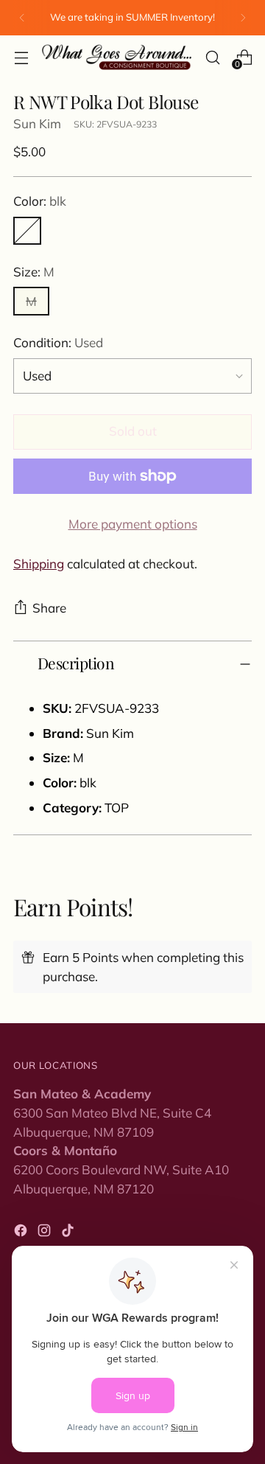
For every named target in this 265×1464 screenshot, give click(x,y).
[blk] (27, 231)
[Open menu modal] (21, 57)
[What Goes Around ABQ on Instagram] (45, 1233)
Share (49, 608)
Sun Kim (37, 123)
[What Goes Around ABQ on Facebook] (22, 1233)
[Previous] (22, 17)
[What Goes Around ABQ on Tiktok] (69, 1233)
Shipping (38, 563)
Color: (39, 201)
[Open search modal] (212, 57)
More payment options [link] (132, 523)
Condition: (58, 342)
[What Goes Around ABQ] (117, 57)
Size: (33, 271)
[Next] (243, 17)
